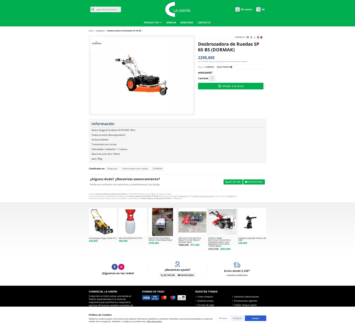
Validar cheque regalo (245, 304)
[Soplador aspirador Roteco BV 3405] (252, 222)
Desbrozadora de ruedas (203, 196)
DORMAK (230, 196)
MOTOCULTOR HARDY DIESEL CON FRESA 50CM (160, 239)
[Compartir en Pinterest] (258, 37)
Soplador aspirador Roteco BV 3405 (252, 239)
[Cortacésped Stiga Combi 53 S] (103, 222)
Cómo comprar (205, 296)
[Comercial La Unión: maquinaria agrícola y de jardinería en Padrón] (177, 9)
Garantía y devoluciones (246, 296)
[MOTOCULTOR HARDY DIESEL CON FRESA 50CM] (163, 222)
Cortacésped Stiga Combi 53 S (103, 238)
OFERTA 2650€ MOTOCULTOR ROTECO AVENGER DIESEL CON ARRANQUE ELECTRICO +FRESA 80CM (219, 242)
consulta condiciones (237, 275)
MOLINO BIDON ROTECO (130, 238)
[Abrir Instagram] (121, 267)
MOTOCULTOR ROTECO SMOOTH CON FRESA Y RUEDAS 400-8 (189, 240)
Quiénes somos (205, 300)
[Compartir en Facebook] (247, 37)
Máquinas (183, 196)
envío (212, 61)
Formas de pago (205, 304)
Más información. (154, 321)
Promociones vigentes (245, 300)
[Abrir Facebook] (114, 267)
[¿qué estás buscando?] (105, 9)
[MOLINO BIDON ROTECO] (133, 222)
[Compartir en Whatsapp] (255, 37)
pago (219, 61)
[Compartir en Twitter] (251, 37)
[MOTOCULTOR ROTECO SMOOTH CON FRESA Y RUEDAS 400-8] (192, 222)
